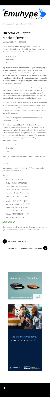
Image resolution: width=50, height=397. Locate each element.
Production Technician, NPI (16, 241)
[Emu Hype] (25, 18)
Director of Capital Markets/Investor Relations (27, 248)
